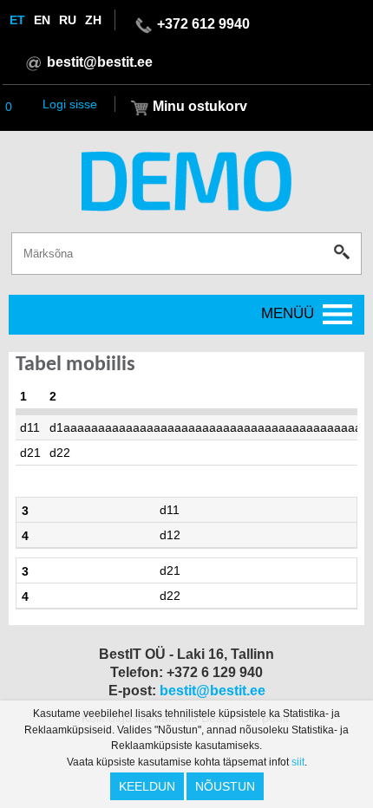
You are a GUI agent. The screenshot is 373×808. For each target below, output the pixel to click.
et (17, 20)
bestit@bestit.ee (100, 62)
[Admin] (5, 8)
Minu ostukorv (200, 106)
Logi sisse (70, 104)
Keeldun (147, 786)
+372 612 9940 (203, 23)
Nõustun (225, 786)
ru (67, 20)
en (42, 20)
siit (297, 762)
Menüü (287, 313)
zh (93, 20)
